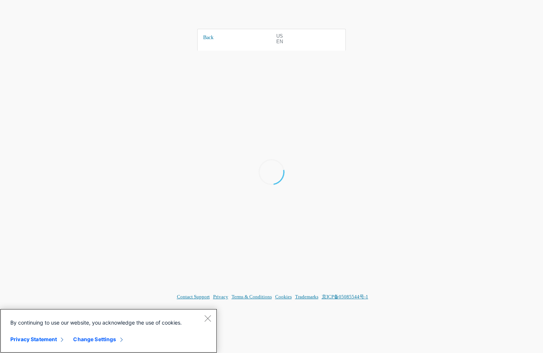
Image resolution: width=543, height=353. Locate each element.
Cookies (283, 296)
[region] (108, 331)
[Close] (207, 318)
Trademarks (306, 296)
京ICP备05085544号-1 (345, 296)
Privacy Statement (33, 339)
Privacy (220, 296)
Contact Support (193, 296)
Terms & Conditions (252, 296)
